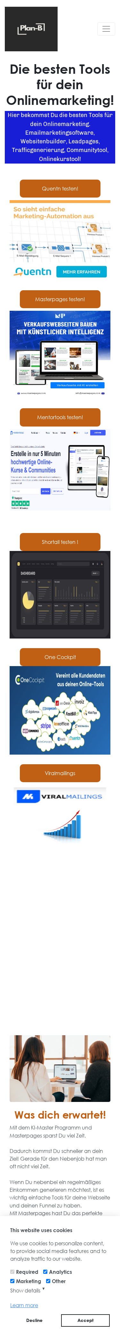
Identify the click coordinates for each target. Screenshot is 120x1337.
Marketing (28, 1281)
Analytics (60, 1272)
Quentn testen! (60, 188)
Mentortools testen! (60, 417)
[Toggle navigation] (106, 28)
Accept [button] (85, 1320)
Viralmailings (60, 773)
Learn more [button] (24, 1305)
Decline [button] (34, 1320)
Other (59, 1281)
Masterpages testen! (60, 299)
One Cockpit (60, 657)
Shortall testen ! (60, 541)
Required (27, 1272)
